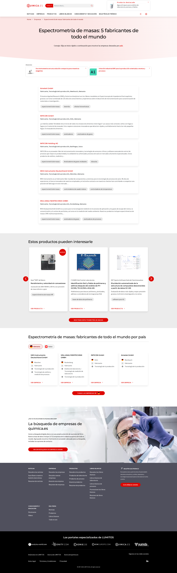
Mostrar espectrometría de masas (88, 320)
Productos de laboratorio (78, 475)
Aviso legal (32, 561)
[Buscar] (91, 6)
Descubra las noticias (35, 472)
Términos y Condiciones (47, 561)
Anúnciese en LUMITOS (36, 555)
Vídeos (30, 515)
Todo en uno (53, 520)
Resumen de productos (77, 485)
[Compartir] (140, 14)
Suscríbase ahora (130, 485)
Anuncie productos (75, 482)
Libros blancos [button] (65, 14)
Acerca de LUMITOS (54, 555)
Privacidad (63, 561)
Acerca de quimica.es (71, 555)
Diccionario (32, 512)
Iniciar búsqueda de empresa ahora (48, 449)
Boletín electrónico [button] (108, 14)
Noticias (52, 510)
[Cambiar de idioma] (146, 14)
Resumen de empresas (56, 485)
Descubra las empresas (57, 472)
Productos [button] (52, 14)
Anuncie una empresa (56, 481)
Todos (49, 6)
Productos (52, 513)
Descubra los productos (77, 472)
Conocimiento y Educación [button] (85, 14)
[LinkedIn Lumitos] (147, 561)
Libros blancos (54, 516)
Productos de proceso (76, 479)
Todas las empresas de (87, 393)
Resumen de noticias (35, 481)
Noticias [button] (30, 14)
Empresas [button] (41, 14)
